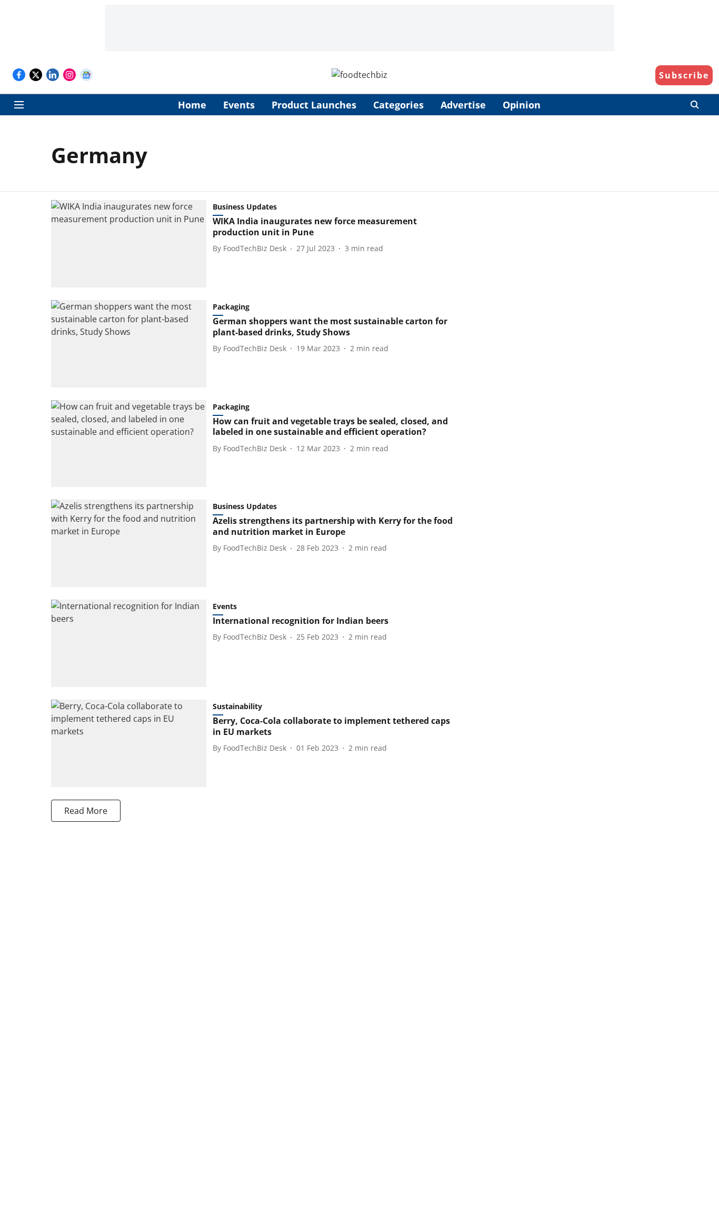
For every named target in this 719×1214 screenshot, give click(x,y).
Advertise (463, 104)
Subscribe (684, 75)
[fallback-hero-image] (132, 243)
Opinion (522, 104)
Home (192, 104)
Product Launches (314, 104)
